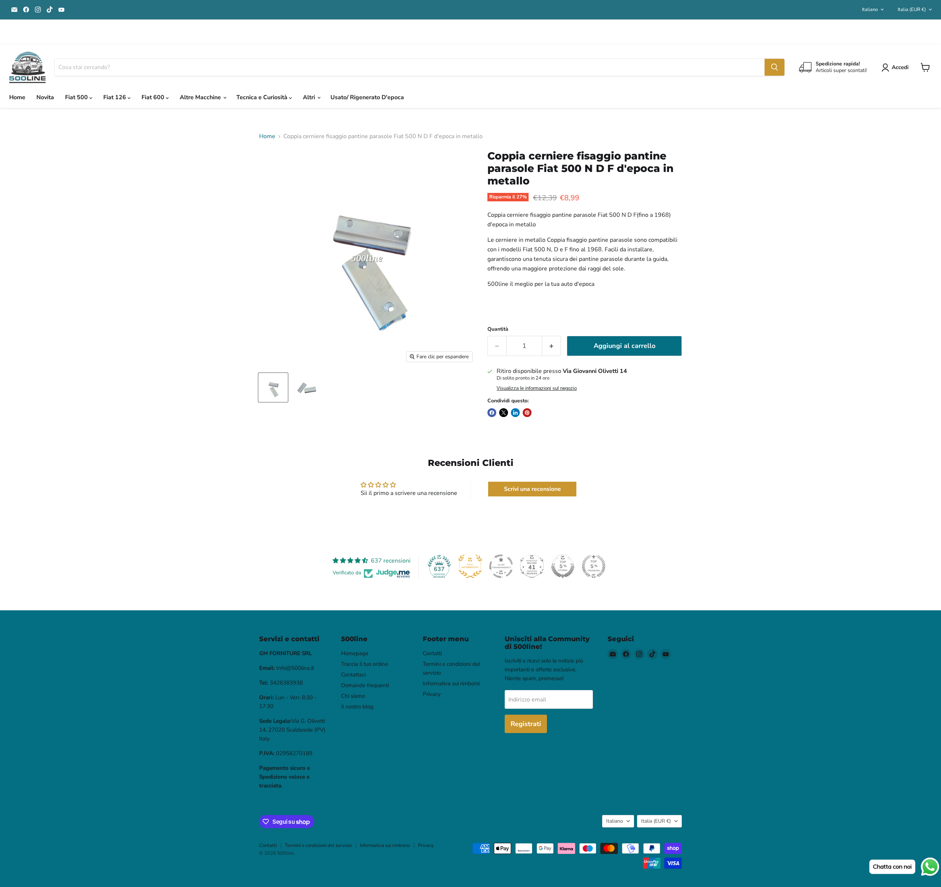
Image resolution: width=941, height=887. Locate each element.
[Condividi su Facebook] (491, 412)
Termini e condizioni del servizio (318, 845)
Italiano (870, 9)
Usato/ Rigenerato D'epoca (367, 97)
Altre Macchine (201, 97)
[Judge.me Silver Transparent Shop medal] (501, 566)
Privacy (432, 694)
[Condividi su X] (503, 412)
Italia (912, 9)
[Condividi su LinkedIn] (515, 412)
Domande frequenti (365, 685)
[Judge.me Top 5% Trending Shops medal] (593, 566)
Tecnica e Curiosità (262, 97)
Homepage (354, 653)
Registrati (526, 723)
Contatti (432, 653)
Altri (309, 97)
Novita (45, 97)
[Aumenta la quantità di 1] (551, 346)
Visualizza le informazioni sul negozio (537, 388)
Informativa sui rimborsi (451, 683)
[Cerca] (774, 67)
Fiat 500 (77, 97)
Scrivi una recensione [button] (532, 489)
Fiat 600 (154, 97)
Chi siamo (353, 696)
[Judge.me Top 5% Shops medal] (563, 566)
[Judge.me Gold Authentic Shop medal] (470, 566)
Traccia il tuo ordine (364, 664)
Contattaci (353, 674)
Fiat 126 (115, 97)
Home (17, 97)
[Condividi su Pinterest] (527, 412)
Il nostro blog (357, 706)
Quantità (497, 329)
